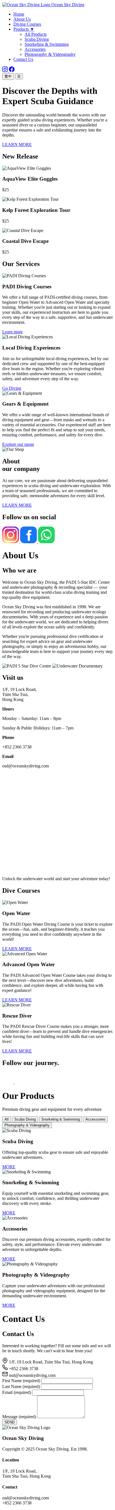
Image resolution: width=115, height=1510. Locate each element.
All (6, 1119)
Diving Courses (27, 24)
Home (18, 14)
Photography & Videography (50, 54)
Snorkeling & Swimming (47, 44)
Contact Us (23, 59)
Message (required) (19, 1416)
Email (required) (16, 1392)
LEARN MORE (17, 144)
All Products (36, 34)
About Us (22, 19)
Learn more (12, 331)
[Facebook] (12, 70)
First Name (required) (21, 1380)
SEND (9, 1422)
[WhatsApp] (46, 541)
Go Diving (11, 388)
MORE (8, 1166)
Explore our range (18, 444)
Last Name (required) (21, 1386)
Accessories (35, 49)
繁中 (8, 76)
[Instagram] (5, 70)
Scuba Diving (37, 39)
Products (23, 29)
